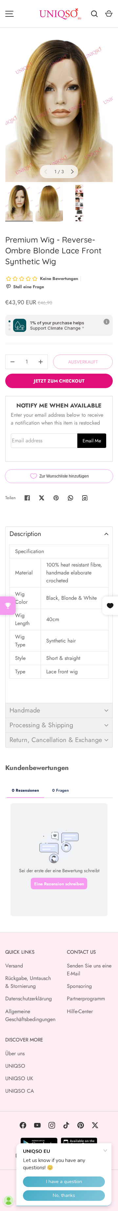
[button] (59, 533)
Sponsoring (79, 986)
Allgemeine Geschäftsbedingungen (30, 1015)
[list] (59, 110)
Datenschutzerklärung (28, 998)
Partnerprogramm (86, 998)
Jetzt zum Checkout (59, 381)
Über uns (15, 1053)
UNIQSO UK (19, 1078)
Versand (14, 965)
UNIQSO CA (19, 1091)
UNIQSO (15, 1066)
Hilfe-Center (80, 1011)
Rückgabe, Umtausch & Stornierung (28, 982)
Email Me (92, 440)
